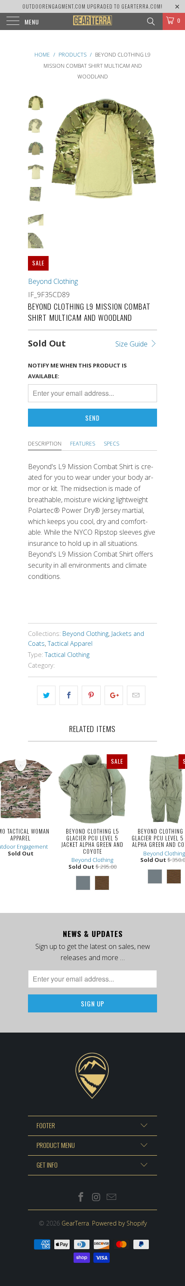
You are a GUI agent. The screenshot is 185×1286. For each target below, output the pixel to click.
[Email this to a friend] (136, 695)
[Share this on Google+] (114, 695)
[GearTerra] (92, 21)
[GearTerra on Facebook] (80, 1197)
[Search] (150, 21)
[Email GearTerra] (111, 1197)
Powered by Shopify (119, 1223)
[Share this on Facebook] (68, 695)
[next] (148, 148)
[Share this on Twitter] (46, 695)
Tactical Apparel (70, 643)
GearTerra (75, 1223)
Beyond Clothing (53, 281)
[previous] (58, 148)
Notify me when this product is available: (77, 370)
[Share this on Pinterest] (91, 695)
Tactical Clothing (67, 655)
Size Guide (132, 344)
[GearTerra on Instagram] (96, 1197)
